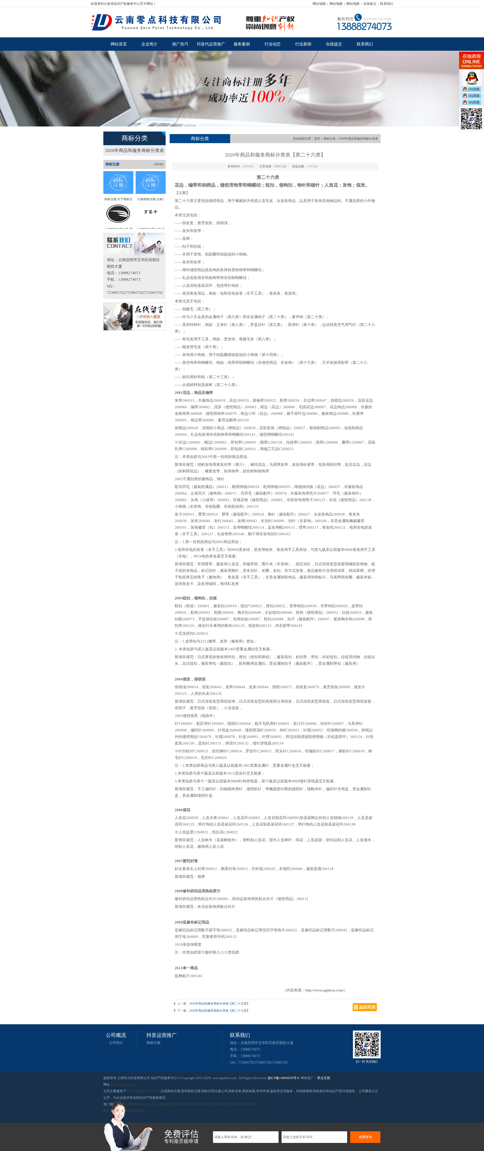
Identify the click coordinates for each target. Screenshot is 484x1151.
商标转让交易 (150, 1091)
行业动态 (272, 44)
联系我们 (386, 4)
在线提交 (369, 4)
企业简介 (149, 44)
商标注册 (153, 1043)
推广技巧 (180, 44)
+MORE (158, 164)
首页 (317, 138)
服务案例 (242, 44)
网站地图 (319, 4)
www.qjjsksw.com (125, 1084)
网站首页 (119, 44)
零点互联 (323, 1078)
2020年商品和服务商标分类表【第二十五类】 (219, 1003)
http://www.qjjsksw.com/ (324, 990)
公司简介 (116, 1043)
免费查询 (365, 1137)
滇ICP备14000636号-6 (283, 1078)
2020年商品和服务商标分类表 (134, 150)
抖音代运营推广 (211, 44)
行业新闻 (303, 44)
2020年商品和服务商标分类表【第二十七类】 (219, 1010)
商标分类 (329, 138)
